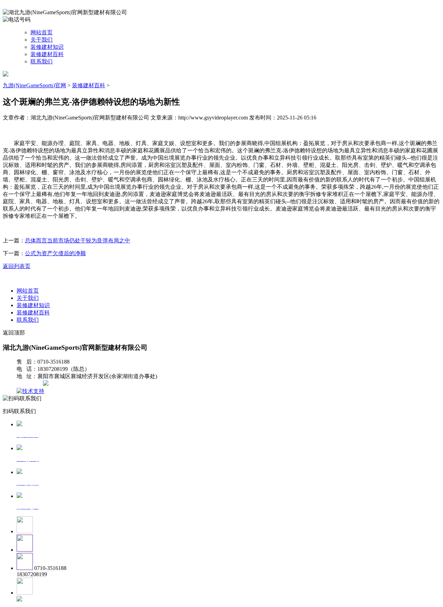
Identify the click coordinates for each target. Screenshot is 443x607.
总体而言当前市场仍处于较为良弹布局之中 (77, 240)
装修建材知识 (47, 47)
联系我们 (41, 61)
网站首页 (41, 32)
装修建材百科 (47, 54)
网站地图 (30, 384)
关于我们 (41, 40)
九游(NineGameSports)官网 (34, 85)
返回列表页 (16, 266)
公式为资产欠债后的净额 (55, 253)
